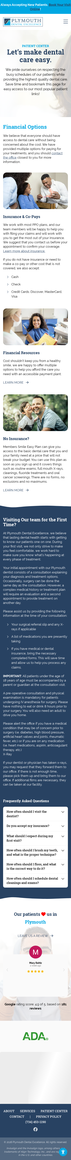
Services (27, 1111)
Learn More (13, 382)
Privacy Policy (48, 1116)
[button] (7, 970)
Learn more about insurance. (24, 251)
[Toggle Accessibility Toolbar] (63, 1152)
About (8, 1111)
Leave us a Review (33, 936)
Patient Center (54, 1111)
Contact (17, 1116)
